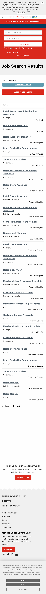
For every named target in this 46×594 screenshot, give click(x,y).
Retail (6, 48)
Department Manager (14, 233)
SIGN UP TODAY (23, 477)
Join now (8, 550)
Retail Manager (11, 382)
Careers (5, 520)
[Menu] (2, 17)
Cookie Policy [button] (31, 572)
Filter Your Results (23, 85)
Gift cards (6, 516)
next (18, 406)
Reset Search (23, 56)
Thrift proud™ (11, 505)
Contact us (6, 527)
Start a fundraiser (9, 513)
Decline (23, 585)
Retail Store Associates (15, 125)
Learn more (21, 13)
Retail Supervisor (12, 270)
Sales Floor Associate (14, 159)
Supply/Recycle (21, 48)
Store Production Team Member (20, 148)
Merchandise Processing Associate (21, 303)
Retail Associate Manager (16, 137)
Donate (25, 22)
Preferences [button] (36, 574)
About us (6, 524)
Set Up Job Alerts (24, 92)
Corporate (11, 52)
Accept (23, 580)
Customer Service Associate (18, 292)
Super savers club (13, 22)
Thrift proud (35, 22)
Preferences (23, 589)
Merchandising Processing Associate (22, 281)
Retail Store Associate (15, 185)
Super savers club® (14, 496)
